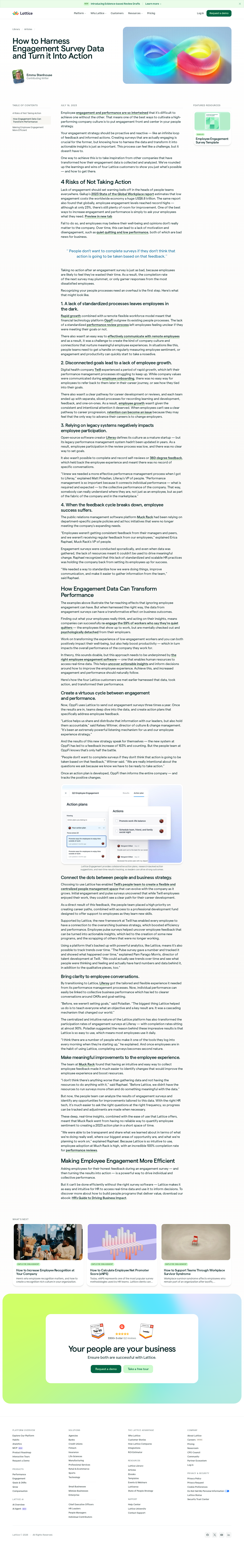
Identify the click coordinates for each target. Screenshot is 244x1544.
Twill (98, 369)
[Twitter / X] (214, 1535)
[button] (240, 4)
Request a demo (219, 13)
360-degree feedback (166, 458)
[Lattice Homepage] (22, 13)
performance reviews (81, 1150)
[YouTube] (222, 1535)
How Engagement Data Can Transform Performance (27, 120)
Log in (200, 13)
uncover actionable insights (128, 664)
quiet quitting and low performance (122, 232)
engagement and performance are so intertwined (112, 112)
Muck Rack (145, 517)
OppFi (108, 320)
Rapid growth (71, 315)
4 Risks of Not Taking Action (27, 113)
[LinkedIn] (228, 1535)
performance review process (108, 324)
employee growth (132, 403)
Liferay (111, 437)
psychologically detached (80, 632)
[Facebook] (207, 1535)
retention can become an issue (129, 412)
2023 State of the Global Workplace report (122, 194)
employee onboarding (118, 378)
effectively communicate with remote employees (144, 336)
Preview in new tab (98, 216)
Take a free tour (138, 1369)
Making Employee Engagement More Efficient (28, 128)
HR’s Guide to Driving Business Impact (99, 1198)
